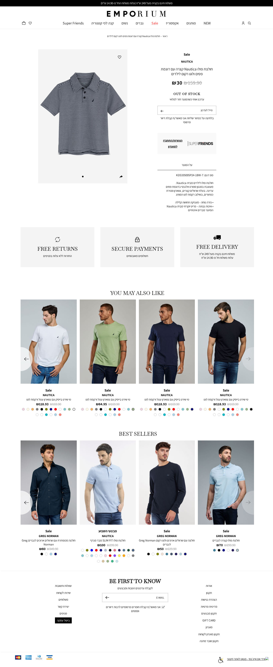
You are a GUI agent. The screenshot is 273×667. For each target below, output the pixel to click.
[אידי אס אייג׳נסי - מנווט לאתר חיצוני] (248, 660)
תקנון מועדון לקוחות (209, 634)
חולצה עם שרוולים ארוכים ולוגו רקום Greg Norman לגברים (167, 542)
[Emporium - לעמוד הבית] (136, 11)
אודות (209, 586)
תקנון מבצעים (209, 613)
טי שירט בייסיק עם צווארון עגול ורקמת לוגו (226, 399)
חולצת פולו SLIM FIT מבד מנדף (107, 540)
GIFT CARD (208, 620)
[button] (249, 23)
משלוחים (63, 599)
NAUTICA (187, 61)
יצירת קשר (63, 606)
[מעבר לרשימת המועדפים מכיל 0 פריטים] (30, 23)
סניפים (63, 613)
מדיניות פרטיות (209, 606)
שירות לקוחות (63, 593)
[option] (251, 409)
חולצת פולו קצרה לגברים (226, 540)
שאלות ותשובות (63, 586)
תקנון (209, 593)
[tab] (186, 165)
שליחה (162, 114)
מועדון (209, 627)
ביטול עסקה (63, 620)
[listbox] (226, 412)
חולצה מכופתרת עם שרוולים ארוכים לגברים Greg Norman (48, 542)
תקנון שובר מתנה (209, 641)
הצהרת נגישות (209, 599)
